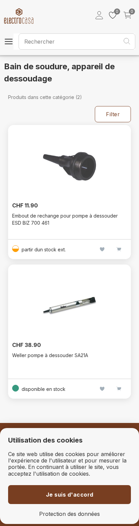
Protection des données (69, 514)
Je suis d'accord (69, 494)
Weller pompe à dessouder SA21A (50, 355)
